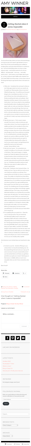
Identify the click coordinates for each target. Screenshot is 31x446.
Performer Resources (11, 29)
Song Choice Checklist (7, 291)
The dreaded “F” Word (8, 363)
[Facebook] (7, 338)
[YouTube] (23, 338)
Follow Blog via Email (11, 391)
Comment (24, 326)
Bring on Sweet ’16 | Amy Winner (14, 303)
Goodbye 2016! (7, 361)
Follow (6, 403)
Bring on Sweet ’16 (7, 368)
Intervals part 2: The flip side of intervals (13, 370)
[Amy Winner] (15, 14)
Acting (4, 286)
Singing (16, 288)
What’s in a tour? (7, 366)
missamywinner (23, 29)
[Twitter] (18, 338)
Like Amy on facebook (11, 347)
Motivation (11, 288)
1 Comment (26, 286)
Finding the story (25, 291)
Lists (6, 288)
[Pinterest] (13, 338)
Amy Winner (14, 3)
